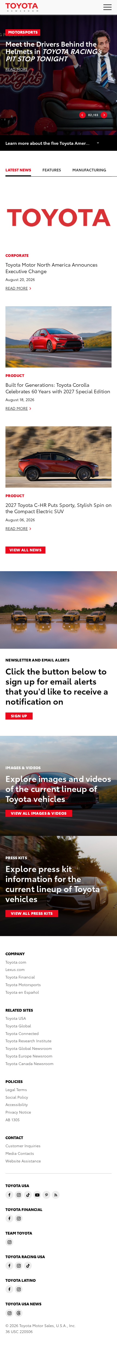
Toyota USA (15, 1018)
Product (14, 375)
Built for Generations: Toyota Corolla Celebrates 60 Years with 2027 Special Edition (57, 387)
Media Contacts (19, 1153)
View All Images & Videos (39, 813)
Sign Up (19, 715)
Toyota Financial (20, 977)
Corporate (17, 255)
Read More (16, 69)
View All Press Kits (32, 913)
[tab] (23, 170)
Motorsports (23, 32)
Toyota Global (18, 1025)
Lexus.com (15, 969)
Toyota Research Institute (28, 1040)
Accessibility (16, 1104)
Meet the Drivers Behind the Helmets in (53, 51)
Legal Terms (16, 1089)
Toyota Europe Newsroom (29, 1056)
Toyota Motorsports (23, 984)
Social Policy (16, 1097)
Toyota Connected (22, 1033)
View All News (25, 549)
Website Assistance (23, 1161)
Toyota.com (15, 962)
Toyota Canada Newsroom (29, 1063)
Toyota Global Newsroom (28, 1048)
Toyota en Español (22, 992)
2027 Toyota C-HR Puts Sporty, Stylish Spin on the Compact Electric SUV (58, 507)
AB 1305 (12, 1119)
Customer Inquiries (23, 1145)
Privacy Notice (18, 1112)
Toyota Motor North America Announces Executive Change (51, 267)
